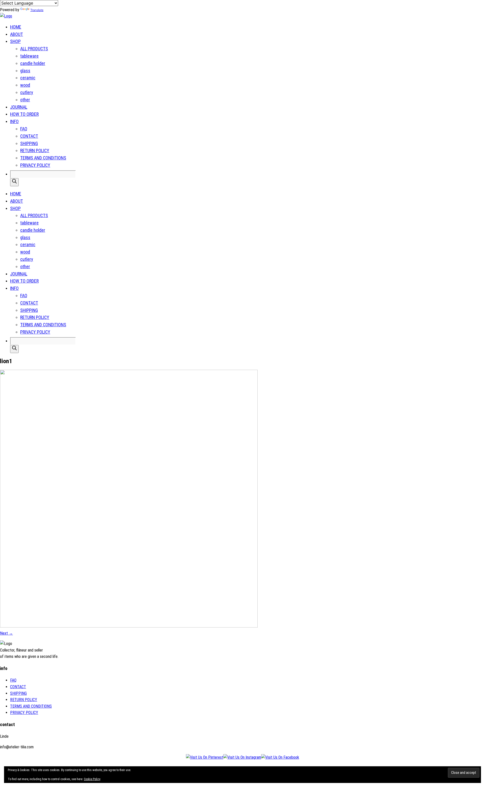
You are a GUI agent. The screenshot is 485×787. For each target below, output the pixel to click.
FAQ (23, 128)
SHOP (15, 41)
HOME (15, 27)
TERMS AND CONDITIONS (43, 157)
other (25, 99)
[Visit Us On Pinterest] (204, 757)
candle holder (32, 63)
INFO (14, 121)
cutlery (26, 92)
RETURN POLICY (34, 150)
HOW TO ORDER (24, 114)
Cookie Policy (92, 779)
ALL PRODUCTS (34, 48)
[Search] (14, 182)
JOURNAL (18, 107)
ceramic (27, 77)
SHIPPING (29, 143)
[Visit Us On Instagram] (242, 757)
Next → (6, 633)
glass (25, 70)
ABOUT (16, 34)
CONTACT (29, 136)
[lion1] (129, 626)
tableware (29, 56)
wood (25, 85)
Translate (36, 10)
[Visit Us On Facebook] (280, 757)
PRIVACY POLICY (35, 165)
